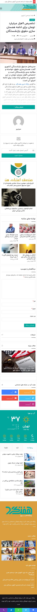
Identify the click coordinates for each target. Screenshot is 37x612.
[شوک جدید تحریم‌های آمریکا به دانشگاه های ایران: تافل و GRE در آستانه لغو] (30, 551)
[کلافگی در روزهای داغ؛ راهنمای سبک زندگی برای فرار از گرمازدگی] (27, 248)
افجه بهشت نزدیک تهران (15, 463)
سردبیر (31, 36)
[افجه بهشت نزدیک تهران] (29, 466)
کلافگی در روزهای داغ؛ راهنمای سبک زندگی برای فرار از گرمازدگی (28, 257)
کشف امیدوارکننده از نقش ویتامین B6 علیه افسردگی (27, 236)
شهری (23, 16)
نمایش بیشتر (19, 107)
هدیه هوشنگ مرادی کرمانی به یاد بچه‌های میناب (11, 237)
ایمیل (33, 309)
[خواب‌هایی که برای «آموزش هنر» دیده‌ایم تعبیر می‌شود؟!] (30, 544)
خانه (32, 16)
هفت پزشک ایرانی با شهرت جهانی (12, 454)
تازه (17, 448)
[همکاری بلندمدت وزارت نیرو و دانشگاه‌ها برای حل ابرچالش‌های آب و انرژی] (30, 557)
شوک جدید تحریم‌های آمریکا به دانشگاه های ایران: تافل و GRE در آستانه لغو (19, 369)
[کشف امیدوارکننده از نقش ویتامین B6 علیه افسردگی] (27, 228)
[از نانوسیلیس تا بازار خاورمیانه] (18, 557)
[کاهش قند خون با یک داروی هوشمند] (6, 557)
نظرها (6, 448)
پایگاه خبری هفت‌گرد (22, 84)
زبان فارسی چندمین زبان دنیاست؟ (12, 472)
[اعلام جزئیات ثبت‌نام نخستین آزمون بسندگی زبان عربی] (6, 544)
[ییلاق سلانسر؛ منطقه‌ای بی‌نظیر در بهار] (29, 483)
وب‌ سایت (32, 316)
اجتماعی (28, 16)
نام (34, 301)
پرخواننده (30, 448)
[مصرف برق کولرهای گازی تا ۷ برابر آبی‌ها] (10, 248)
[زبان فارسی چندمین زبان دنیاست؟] (29, 474)
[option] (18, 361)
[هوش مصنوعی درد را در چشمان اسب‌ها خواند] (6, 551)
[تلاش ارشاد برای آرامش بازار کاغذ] (18, 551)
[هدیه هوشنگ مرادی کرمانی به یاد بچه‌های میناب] (10, 228)
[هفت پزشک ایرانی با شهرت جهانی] (29, 457)
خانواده (32, 20)
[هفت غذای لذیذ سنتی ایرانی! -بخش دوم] (29, 492)
